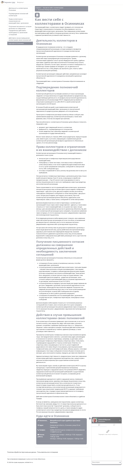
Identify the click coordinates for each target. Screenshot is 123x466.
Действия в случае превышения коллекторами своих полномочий (20, 39)
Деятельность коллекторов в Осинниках (18, 9)
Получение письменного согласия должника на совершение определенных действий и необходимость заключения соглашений (20, 30)
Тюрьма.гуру (9, 2)
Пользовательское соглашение (47, 452)
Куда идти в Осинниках (16, 43)
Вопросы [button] (20, 2)
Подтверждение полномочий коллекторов (18, 15)
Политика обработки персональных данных (21, 452)
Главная (38, 8)
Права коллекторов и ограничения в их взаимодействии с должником (19, 21)
